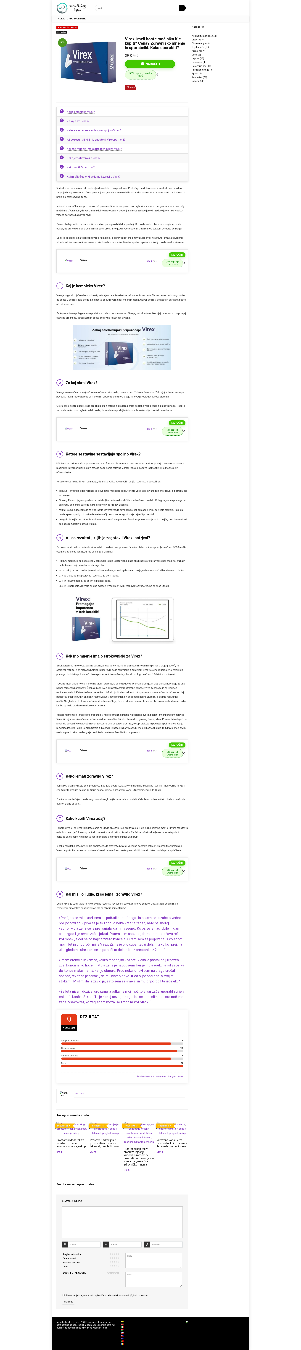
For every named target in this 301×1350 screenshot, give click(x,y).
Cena (65, 1266)
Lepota (195, 58)
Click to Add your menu (72, 18)
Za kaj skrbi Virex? (78, 121)
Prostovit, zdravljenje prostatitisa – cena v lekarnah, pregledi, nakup (105, 1143)
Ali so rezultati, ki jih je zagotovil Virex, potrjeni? (96, 139)
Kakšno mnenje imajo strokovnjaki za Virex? (94, 148)
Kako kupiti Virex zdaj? (81, 167)
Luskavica (197, 62)
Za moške (61, 32)
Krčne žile (197, 51)
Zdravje (195, 81)
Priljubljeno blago (200, 69)
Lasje (194, 54)
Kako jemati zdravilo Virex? (83, 158)
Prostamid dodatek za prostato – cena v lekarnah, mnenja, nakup (71, 1143)
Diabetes (196, 39)
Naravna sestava (71, 1262)
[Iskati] (182, 8)
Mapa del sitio (100, 1327)
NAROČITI (152, 64)
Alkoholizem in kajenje (203, 35)
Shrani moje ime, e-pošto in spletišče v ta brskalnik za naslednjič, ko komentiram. (108, 1295)
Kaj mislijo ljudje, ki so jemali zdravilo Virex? (93, 176)
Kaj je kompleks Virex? (81, 111)
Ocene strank (70, 1258)
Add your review (175, 1076)
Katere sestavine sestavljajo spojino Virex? (94, 130)
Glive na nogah (199, 43)
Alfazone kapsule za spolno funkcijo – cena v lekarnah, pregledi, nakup (172, 1143)
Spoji (194, 73)
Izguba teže (198, 47)
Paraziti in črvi (199, 66)
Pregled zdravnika (72, 1254)
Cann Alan (79, 1093)
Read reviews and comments (151, 1076)
